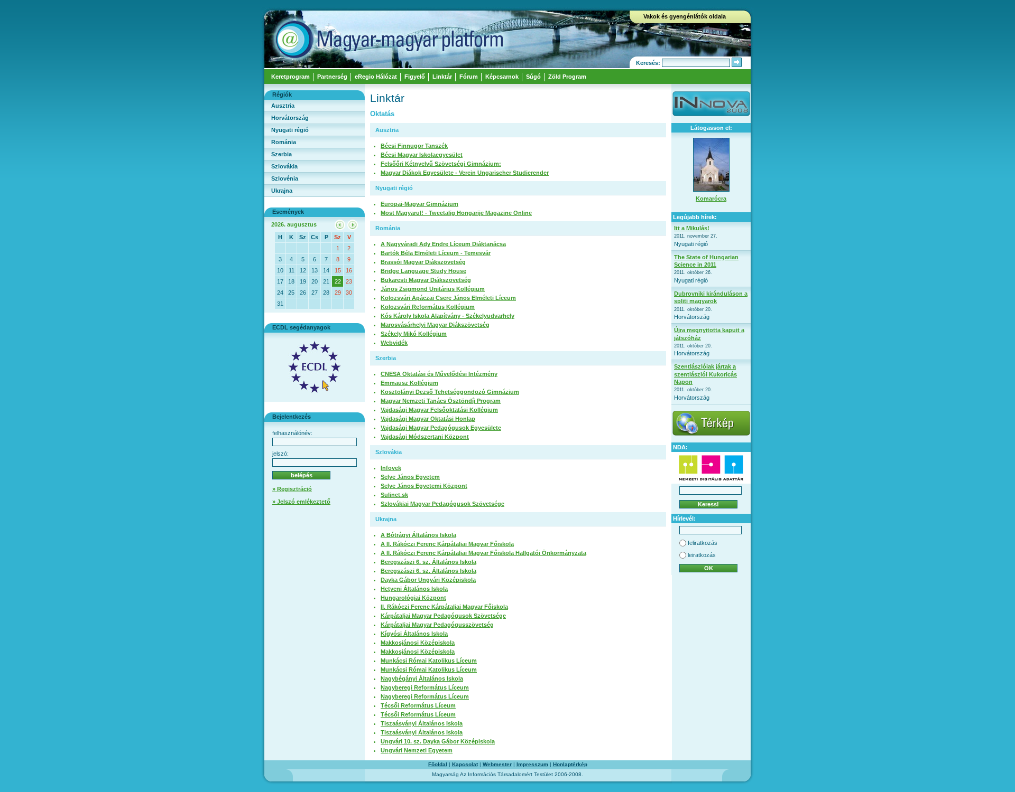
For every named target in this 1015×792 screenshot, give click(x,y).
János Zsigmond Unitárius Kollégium (433, 289)
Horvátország (290, 118)
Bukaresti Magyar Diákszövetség (426, 280)
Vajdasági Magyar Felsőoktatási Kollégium (439, 410)
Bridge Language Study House (423, 271)
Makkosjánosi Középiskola (418, 642)
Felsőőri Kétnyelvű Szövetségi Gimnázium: (441, 164)
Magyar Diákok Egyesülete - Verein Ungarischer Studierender (465, 172)
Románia (283, 142)
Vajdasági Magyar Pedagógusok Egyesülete (441, 428)
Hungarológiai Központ (413, 598)
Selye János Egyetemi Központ (424, 486)
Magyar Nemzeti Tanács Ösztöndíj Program (441, 401)
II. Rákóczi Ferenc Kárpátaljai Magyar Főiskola (444, 607)
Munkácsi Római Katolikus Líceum (429, 660)
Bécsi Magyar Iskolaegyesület (422, 155)
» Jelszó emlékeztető (301, 501)
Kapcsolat (465, 764)
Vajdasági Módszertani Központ (425, 436)
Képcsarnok (502, 76)
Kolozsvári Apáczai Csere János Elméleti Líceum (448, 298)
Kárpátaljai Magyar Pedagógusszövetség (437, 624)
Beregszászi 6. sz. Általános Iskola (428, 562)
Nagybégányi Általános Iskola (422, 678)
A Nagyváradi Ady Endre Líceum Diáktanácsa (443, 244)
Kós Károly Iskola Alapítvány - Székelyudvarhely (447, 316)
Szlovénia (284, 178)
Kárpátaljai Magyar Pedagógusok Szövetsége (443, 615)
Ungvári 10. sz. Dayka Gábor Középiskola (438, 741)
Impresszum (532, 764)
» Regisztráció (292, 489)
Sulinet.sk (394, 495)
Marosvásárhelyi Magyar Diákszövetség (435, 325)
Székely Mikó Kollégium (414, 334)
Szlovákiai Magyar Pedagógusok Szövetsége (442, 504)
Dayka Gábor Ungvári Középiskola (428, 580)
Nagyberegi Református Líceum (425, 687)
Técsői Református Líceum (418, 705)
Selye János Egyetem (410, 477)
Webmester (497, 764)
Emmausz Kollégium (409, 383)
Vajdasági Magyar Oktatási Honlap (428, 419)
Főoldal (437, 764)
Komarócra (711, 198)
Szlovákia (284, 166)
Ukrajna (281, 190)
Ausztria (282, 105)
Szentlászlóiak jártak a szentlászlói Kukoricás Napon (705, 374)
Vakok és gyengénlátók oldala (684, 16)
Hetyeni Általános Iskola (414, 589)
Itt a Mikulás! (691, 228)
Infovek (391, 468)
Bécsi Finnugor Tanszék (414, 146)
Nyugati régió (290, 130)
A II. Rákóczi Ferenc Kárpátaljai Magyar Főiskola (447, 544)
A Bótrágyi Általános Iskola (418, 535)
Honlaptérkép (570, 764)
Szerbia (281, 154)
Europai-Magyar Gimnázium (419, 204)
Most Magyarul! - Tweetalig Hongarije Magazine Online (456, 213)
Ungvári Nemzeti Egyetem (417, 750)
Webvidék (394, 343)
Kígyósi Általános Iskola (414, 633)
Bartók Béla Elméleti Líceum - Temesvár (436, 253)
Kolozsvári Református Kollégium (428, 307)
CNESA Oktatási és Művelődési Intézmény (439, 374)
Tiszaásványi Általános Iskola (422, 723)
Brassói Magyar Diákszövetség (423, 262)
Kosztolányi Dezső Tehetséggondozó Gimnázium (450, 392)
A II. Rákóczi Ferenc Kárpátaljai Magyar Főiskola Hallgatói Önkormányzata (483, 553)
